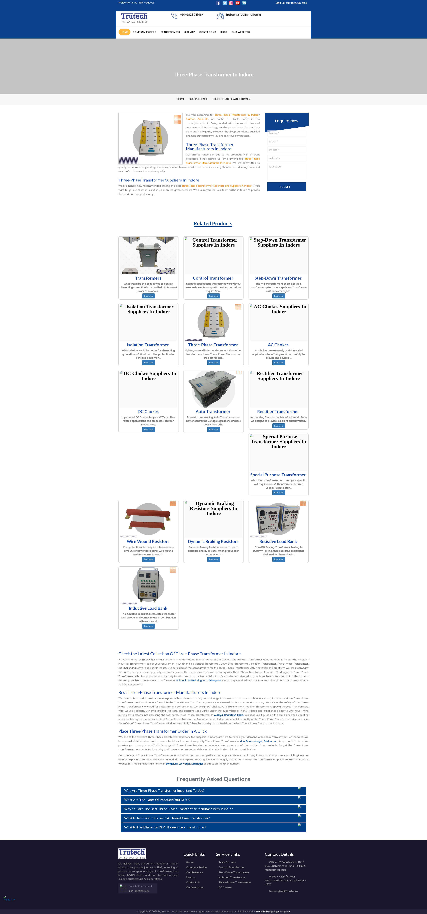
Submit (285, 187)
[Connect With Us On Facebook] (218, 4)
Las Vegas (184, 763)
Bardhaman (270, 741)
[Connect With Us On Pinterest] (238, 4)
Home (124, 32)
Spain (240, 715)
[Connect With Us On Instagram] (231, 4)
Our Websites (241, 32)
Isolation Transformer (232, 877)
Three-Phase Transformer (234, 882)
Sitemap (189, 32)
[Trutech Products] (134, 22)
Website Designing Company (273, 911)
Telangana (214, 680)
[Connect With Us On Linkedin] (244, 4)
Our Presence (198, 99)
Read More (148, 296)
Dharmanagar (254, 741)
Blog (224, 32)
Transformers (170, 32)
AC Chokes (225, 887)
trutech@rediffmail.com (283, 891)
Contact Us (207, 32)
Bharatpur (230, 715)
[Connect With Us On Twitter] (225, 4)
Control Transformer (231, 867)
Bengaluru (172, 763)
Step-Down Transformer (233, 872)
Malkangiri (181, 680)
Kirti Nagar (197, 763)
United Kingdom (197, 680)
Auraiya (218, 715)
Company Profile (144, 32)
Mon (242, 741)
